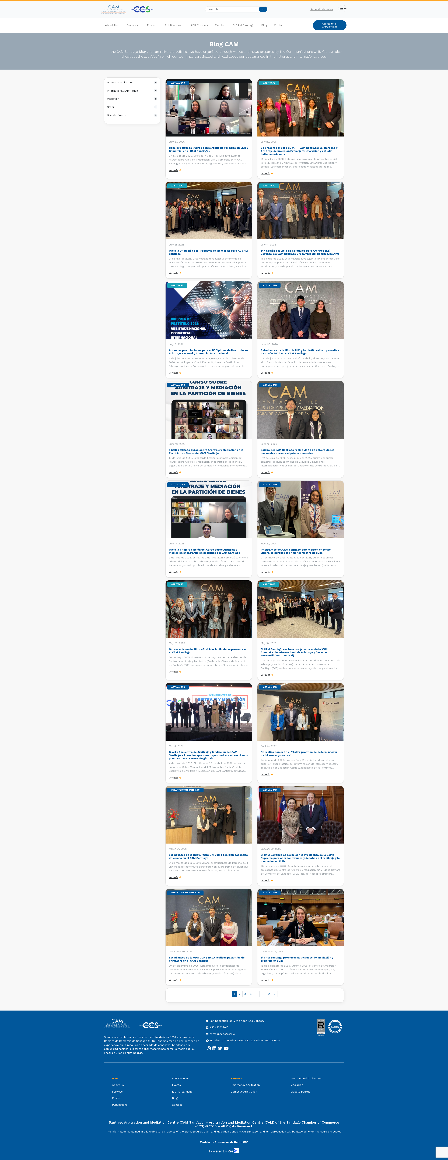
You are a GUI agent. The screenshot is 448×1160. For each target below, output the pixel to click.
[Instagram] (209, 1048)
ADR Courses (199, 25)
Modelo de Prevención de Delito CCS (224, 1142)
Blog (264, 25)
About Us (111, 25)
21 (269, 994)
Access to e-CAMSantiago (329, 25)
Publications (173, 25)
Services (132, 25)
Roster (151, 25)
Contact (279, 25)
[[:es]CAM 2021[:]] (115, 9)
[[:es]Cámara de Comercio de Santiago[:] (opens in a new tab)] (142, 9)
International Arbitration (132, 90)
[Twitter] (220, 1048)
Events (219, 25)
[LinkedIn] (214, 1048)
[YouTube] (226, 1048)
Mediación (296, 1085)
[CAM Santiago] (119, 1025)
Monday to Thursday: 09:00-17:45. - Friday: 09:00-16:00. (245, 1040)
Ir (263, 9)
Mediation (132, 98)
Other (132, 107)
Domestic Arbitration (132, 82)
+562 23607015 (219, 1027)
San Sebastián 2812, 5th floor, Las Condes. (237, 1020)
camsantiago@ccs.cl (223, 1034)
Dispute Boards (132, 115)
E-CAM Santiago (243, 25)
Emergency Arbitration (245, 1085)
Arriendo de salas (321, 9)
